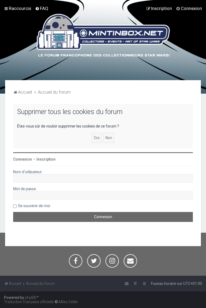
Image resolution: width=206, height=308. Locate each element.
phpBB (30, 297)
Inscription (46, 159)
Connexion (22, 159)
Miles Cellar (68, 302)
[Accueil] (103, 36)
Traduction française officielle (29, 302)
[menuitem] (41, 8)
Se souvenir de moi (34, 206)
